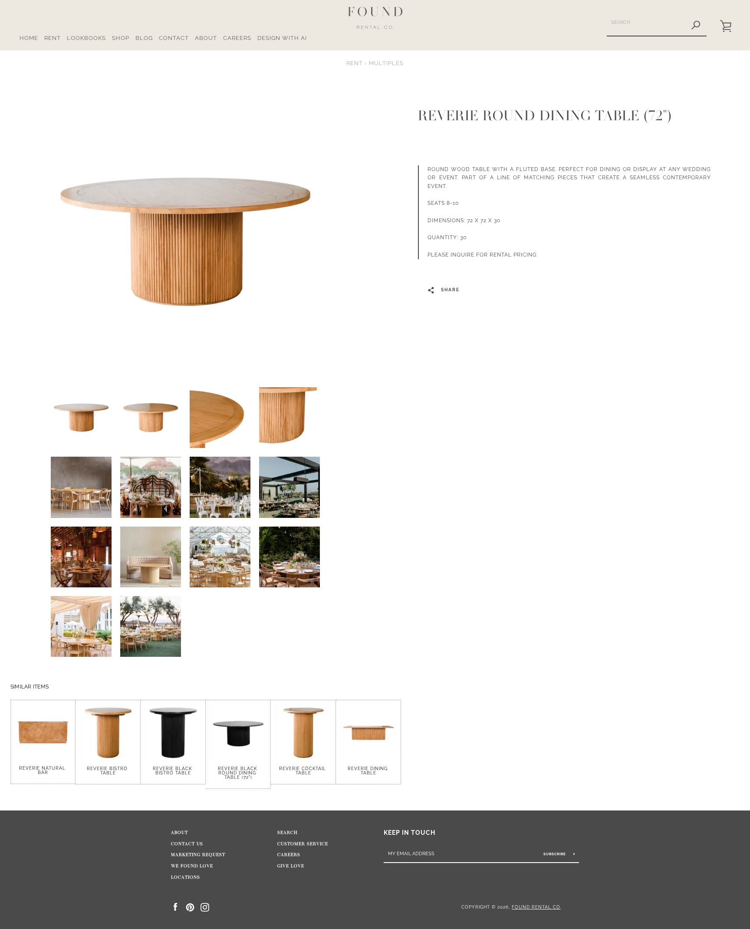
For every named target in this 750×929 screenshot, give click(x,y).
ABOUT (206, 38)
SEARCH (287, 832)
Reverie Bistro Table (108, 770)
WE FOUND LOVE (192, 866)
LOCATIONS (185, 877)
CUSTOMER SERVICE (302, 844)
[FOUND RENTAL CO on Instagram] (205, 906)
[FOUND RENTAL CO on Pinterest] (190, 906)
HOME (29, 38)
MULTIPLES (386, 63)
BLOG (144, 38)
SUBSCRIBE (555, 854)
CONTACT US (187, 844)
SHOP (120, 38)
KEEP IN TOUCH (409, 832)
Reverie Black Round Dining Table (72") (238, 773)
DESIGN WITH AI (282, 38)
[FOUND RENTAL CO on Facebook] (175, 906)
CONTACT (174, 38)
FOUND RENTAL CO (536, 906)
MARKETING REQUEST (198, 854)
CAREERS (237, 38)
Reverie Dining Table (368, 770)
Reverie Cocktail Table (303, 770)
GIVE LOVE (290, 866)
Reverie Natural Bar (43, 770)
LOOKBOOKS (86, 38)
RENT (52, 38)
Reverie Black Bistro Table (173, 770)
